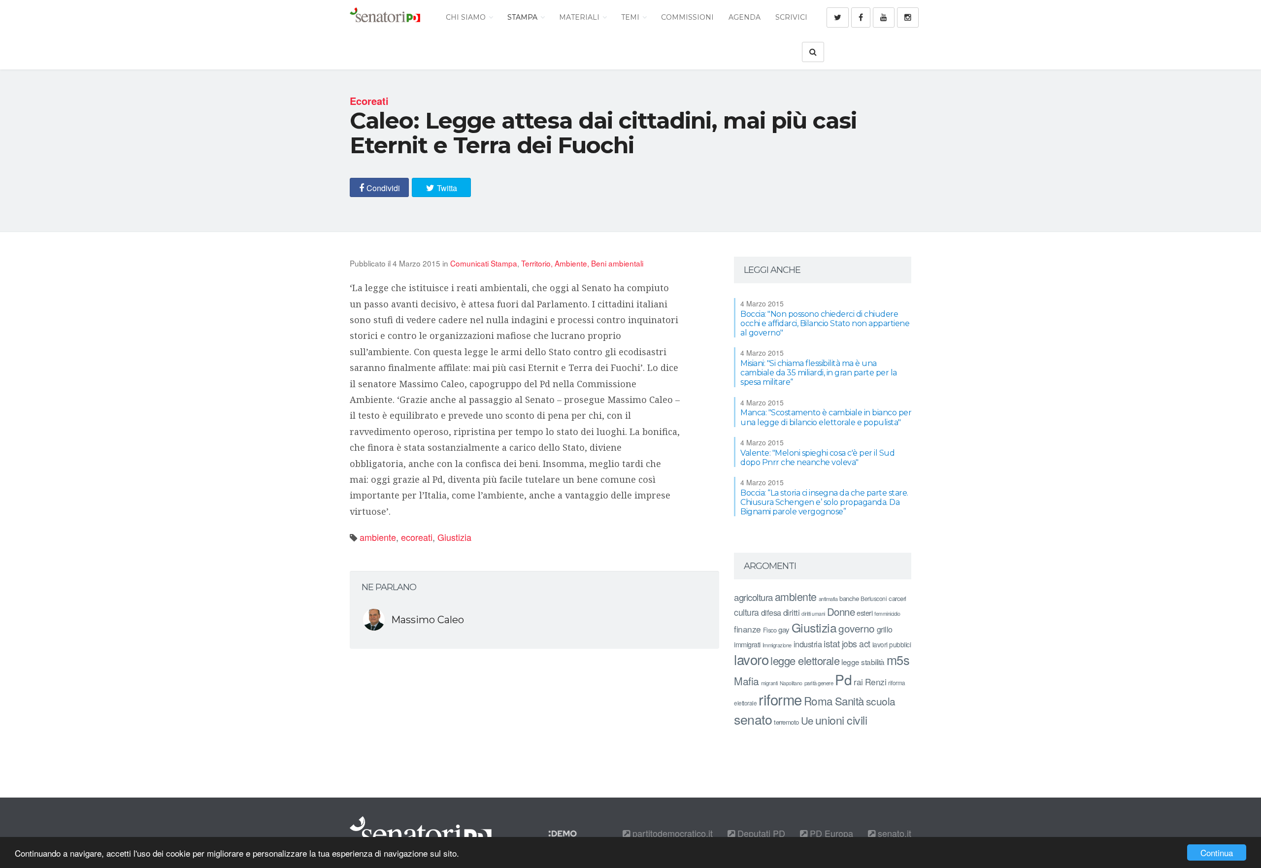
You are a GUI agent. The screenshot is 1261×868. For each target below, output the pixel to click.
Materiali (580, 17)
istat (832, 643)
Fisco (770, 629)
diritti (791, 612)
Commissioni (687, 17)
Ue (807, 720)
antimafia (828, 598)
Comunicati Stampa (483, 263)
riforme (780, 699)
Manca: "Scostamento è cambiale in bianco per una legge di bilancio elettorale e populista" (825, 417)
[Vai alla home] (385, 17)
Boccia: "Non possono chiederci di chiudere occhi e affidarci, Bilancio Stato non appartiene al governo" (824, 323)
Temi (631, 17)
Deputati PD (760, 833)
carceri (897, 598)
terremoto (786, 722)
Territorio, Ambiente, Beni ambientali (582, 263)
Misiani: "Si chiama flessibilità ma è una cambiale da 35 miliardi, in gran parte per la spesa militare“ (818, 373)
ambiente (378, 537)
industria (808, 644)
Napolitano (791, 683)
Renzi (876, 681)
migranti (769, 683)
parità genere (818, 683)
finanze (747, 629)
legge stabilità (863, 661)
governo (856, 628)
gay (784, 629)
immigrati (747, 644)
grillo (885, 629)
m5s (898, 659)
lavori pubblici (891, 644)
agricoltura (753, 596)
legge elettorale (804, 660)
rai (858, 681)
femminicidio (887, 613)
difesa (771, 612)
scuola (881, 701)
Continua (1216, 852)
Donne (841, 611)
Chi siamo (467, 17)
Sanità (849, 700)
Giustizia (454, 537)
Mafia (746, 680)
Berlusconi (874, 598)
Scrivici (791, 17)
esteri (864, 612)
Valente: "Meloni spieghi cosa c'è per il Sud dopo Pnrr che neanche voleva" (817, 457)
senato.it (893, 833)
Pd (843, 679)
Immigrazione (777, 645)
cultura (746, 612)
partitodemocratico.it (671, 833)
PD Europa (830, 833)
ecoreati (416, 537)
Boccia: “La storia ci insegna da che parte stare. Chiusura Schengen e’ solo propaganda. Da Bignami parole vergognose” (824, 502)
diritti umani (813, 613)
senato (753, 719)
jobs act (856, 643)
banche (849, 598)
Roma (818, 700)
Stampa (523, 17)
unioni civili (841, 719)
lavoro (751, 659)
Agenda (745, 17)
